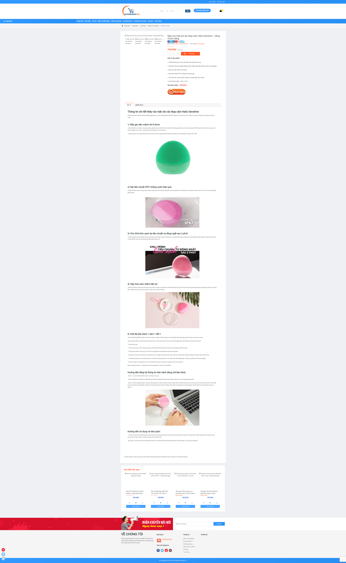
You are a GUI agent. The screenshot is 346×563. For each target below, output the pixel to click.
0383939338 (166, 539)
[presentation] (125, 39)
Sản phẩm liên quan (132, 470)
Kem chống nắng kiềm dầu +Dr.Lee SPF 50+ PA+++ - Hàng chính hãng (159, 493)
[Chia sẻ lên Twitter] (171, 41)
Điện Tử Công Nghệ (188, 538)
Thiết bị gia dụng (187, 544)
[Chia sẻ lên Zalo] (184, 41)
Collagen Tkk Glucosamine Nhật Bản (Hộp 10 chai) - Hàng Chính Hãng (208, 493)
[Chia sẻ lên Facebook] (169, 41)
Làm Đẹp (185, 549)
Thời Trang (186, 552)
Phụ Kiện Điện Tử (188, 541)
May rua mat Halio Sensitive (180, 457)
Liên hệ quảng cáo (202, 10)
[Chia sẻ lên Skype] (181, 41)
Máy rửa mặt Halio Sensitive (163, 457)
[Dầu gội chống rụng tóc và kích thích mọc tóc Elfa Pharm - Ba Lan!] (185, 481)
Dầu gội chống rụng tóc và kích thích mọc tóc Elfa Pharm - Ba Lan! (185, 493)
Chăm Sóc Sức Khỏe (189, 546)
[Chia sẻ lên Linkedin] (174, 41)
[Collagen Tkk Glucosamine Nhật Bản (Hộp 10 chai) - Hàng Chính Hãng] (210, 481)
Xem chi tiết (136, 506)
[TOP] (343, 552)
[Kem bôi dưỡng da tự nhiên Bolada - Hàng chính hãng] (136, 481)
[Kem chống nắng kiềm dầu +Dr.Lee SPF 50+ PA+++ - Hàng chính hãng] (161, 481)
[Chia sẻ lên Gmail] (179, 41)
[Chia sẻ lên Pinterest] (176, 41)
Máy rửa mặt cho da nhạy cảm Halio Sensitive (142, 457)
